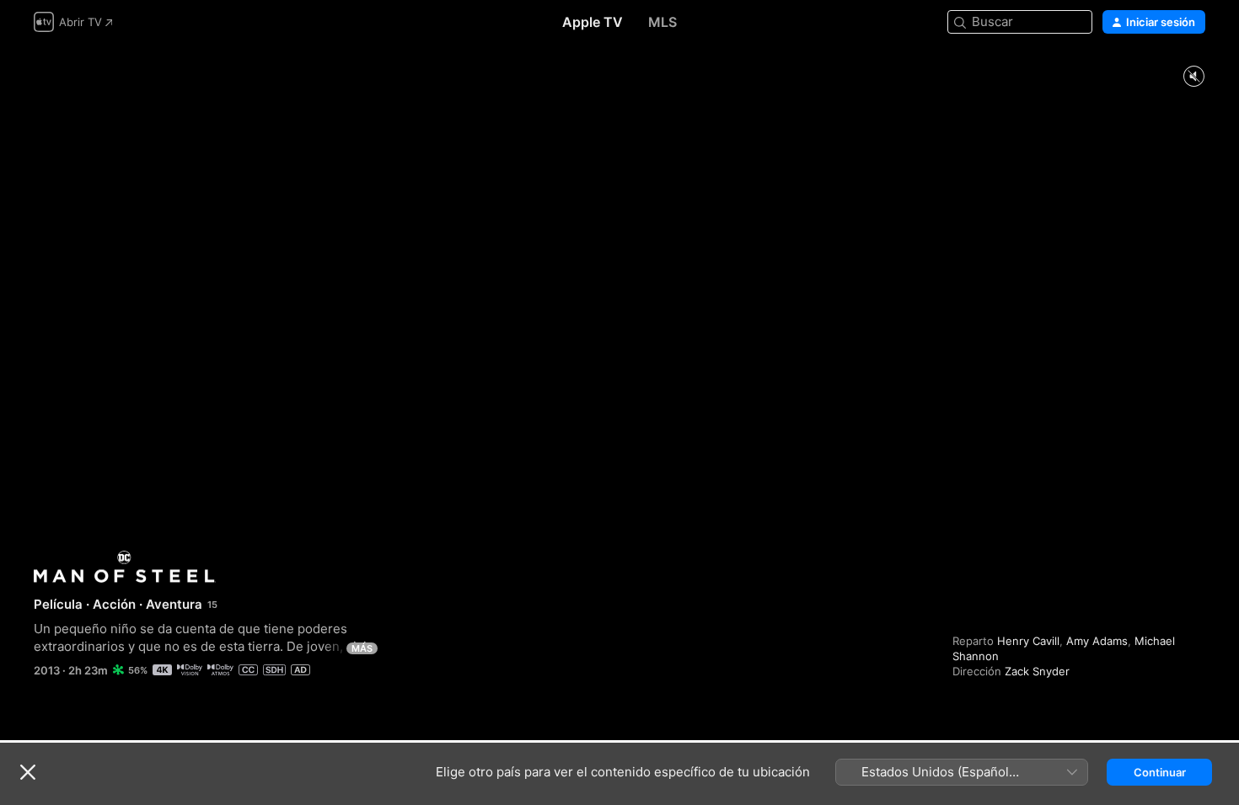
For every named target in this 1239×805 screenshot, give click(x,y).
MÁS (362, 648)
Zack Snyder (1037, 671)
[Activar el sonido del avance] (1193, 77)
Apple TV (592, 21)
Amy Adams (1097, 641)
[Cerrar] (27, 772)
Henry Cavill (1028, 641)
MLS (662, 21)
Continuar (1160, 772)
